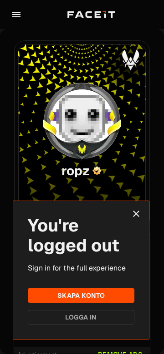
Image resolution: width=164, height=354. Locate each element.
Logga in (81, 317)
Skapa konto (81, 295)
